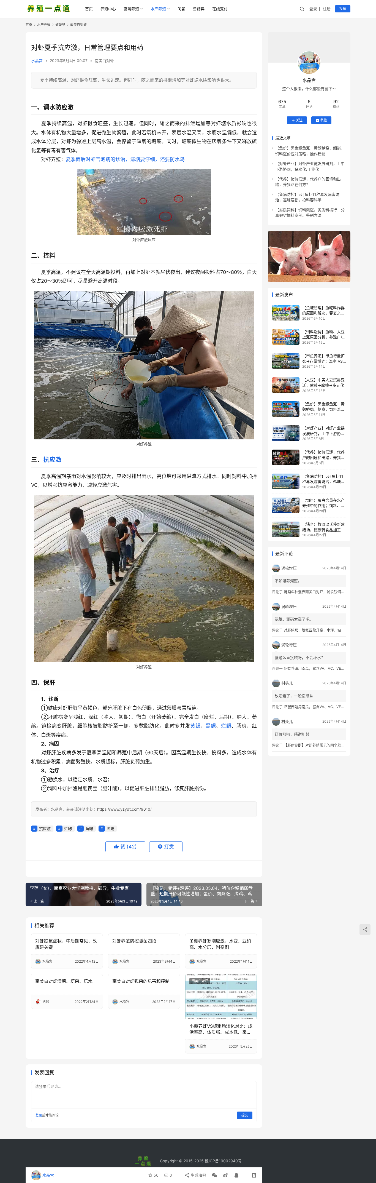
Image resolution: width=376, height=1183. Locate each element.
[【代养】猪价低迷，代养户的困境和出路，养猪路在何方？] (285, 457)
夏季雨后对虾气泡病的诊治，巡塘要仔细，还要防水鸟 (125, 159)
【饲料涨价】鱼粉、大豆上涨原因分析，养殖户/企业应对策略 (324, 337)
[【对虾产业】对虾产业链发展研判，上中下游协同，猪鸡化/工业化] (285, 433)
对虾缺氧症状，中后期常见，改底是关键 (66, 944)
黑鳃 (211, 726)
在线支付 (220, 8)
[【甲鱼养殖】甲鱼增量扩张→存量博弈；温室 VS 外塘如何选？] (285, 361)
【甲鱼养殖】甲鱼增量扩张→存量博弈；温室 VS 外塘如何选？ (323, 361)
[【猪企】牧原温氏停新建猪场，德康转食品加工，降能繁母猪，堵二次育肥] (285, 529)
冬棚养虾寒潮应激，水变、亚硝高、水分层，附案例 (220, 944)
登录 (313, 8)
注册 (327, 8)
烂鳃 (226, 726)
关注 (299, 120)
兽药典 (199, 8)
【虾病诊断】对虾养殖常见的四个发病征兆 (318, 745)
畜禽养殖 (131, 8)
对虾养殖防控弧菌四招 (134, 941)
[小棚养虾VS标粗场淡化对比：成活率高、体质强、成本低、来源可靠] (221, 996)
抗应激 (52, 459)
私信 (323, 120)
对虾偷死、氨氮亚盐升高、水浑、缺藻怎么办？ (321, 630)
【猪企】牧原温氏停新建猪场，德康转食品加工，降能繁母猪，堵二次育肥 (323, 529)
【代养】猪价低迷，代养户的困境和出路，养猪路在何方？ (323, 457)
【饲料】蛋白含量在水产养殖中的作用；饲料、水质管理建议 (323, 505)
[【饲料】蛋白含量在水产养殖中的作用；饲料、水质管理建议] (285, 505)
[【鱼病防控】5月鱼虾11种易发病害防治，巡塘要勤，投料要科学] (285, 481)
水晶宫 (37, 60)
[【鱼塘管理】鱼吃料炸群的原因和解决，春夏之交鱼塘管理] (285, 313)
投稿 (342, 9)
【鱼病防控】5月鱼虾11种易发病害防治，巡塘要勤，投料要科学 (323, 481)
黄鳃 (195, 726)
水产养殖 (158, 8)
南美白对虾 (104, 60)
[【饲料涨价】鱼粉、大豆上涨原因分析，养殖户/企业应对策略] (285, 337)
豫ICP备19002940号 (223, 1160)
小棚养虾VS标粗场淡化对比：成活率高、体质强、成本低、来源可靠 (220, 1029)
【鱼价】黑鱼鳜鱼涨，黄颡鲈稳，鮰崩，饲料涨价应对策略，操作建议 (323, 409)
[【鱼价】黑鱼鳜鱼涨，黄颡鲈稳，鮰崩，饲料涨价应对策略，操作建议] (285, 409)
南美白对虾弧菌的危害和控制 (141, 981)
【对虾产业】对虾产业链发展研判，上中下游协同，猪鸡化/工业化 (323, 433)
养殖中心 (108, 8)
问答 (181, 8)
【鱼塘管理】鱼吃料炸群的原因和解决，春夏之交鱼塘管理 (323, 313)
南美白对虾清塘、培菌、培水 (63, 981)
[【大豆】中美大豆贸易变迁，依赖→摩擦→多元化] (285, 385)
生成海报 (198, 1175)
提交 (244, 1115)
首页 (89, 8)
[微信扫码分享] (214, 1175)
